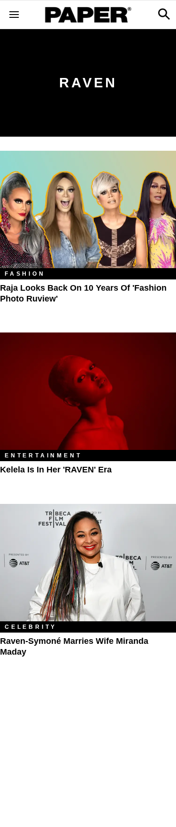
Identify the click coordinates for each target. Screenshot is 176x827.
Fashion (25, 274)
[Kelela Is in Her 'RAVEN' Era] (88, 391)
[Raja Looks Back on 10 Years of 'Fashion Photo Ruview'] (88, 209)
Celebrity (31, 627)
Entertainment (43, 455)
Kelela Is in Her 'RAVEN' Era (56, 469)
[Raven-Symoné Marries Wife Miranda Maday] (88, 562)
